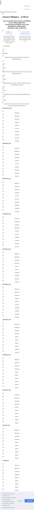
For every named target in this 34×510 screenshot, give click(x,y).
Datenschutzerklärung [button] (9, 507)
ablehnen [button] (20, 500)
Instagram (27, 6)
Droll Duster (25, 33)
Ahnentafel (6, 46)
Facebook (27, 9)
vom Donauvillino (9, 33)
